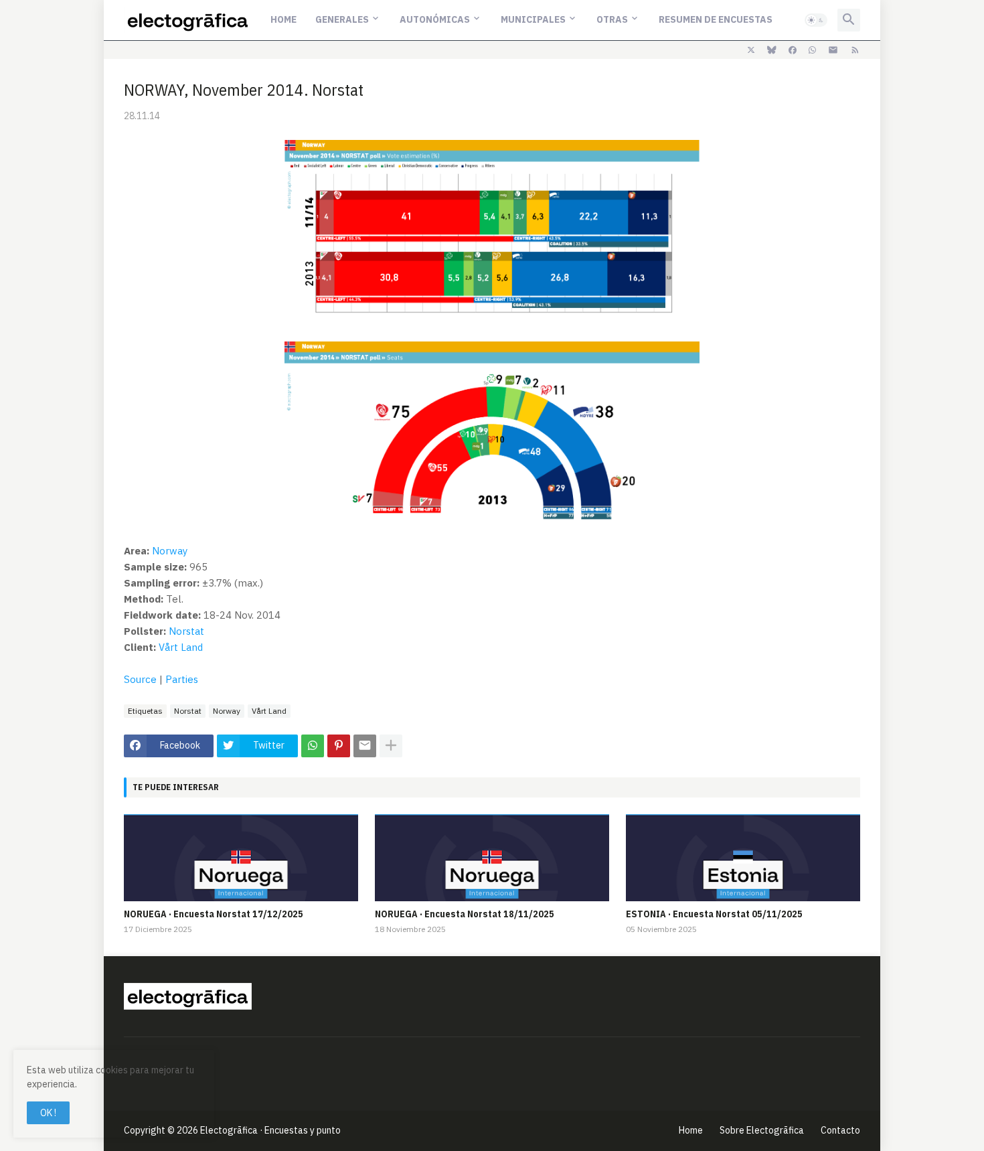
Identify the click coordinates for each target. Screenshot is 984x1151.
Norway (169, 550)
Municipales (533, 19)
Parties (181, 679)
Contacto (840, 1130)
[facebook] (793, 50)
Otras (612, 19)
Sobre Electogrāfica (762, 1130)
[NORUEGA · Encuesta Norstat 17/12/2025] (241, 857)
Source (140, 679)
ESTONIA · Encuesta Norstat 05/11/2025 (714, 914)
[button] (816, 20)
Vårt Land (181, 647)
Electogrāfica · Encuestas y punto (270, 1130)
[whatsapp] (812, 50)
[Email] (364, 746)
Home (283, 19)
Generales (342, 19)
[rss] (855, 50)
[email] (833, 50)
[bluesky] (771, 50)
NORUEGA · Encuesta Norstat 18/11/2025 (464, 914)
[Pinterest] (338, 746)
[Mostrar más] (391, 746)
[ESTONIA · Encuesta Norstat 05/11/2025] (743, 857)
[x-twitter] (751, 50)
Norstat (186, 631)
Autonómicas (435, 19)
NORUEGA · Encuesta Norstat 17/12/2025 (213, 914)
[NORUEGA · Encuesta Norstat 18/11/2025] (492, 857)
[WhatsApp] (312, 746)
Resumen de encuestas (715, 19)
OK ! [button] (48, 1113)
